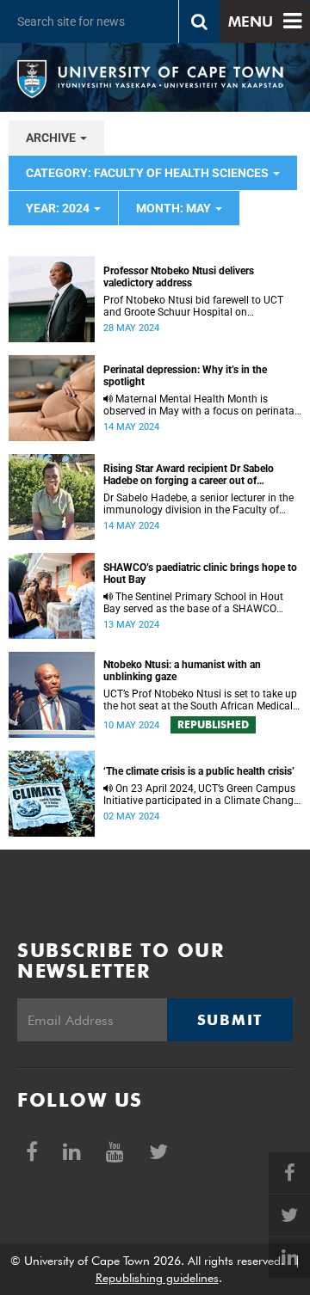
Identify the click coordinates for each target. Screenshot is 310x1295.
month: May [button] (175, 208)
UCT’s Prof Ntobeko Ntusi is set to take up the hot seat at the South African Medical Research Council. (200, 700)
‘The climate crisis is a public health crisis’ (198, 771)
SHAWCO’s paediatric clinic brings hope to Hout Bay (200, 574)
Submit (230, 1019)
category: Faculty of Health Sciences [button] (148, 173)
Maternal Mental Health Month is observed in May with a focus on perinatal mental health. (200, 405)
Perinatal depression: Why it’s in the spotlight (185, 376)
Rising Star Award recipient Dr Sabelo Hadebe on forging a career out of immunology (188, 475)
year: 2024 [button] (59, 208)
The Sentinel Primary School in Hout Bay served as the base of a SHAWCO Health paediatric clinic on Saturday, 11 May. (193, 603)
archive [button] (52, 137)
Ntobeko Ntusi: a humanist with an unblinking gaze (182, 671)
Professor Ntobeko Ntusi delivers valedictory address (178, 277)
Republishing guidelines (157, 1278)
